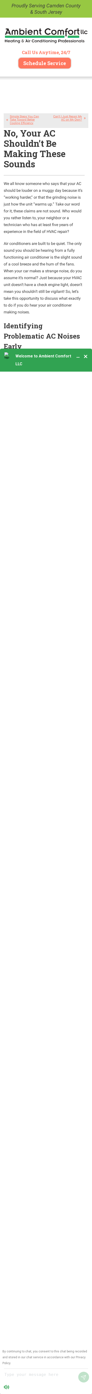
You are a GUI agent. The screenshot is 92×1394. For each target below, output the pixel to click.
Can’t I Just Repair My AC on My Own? (67, 118)
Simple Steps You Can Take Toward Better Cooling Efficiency (24, 120)
